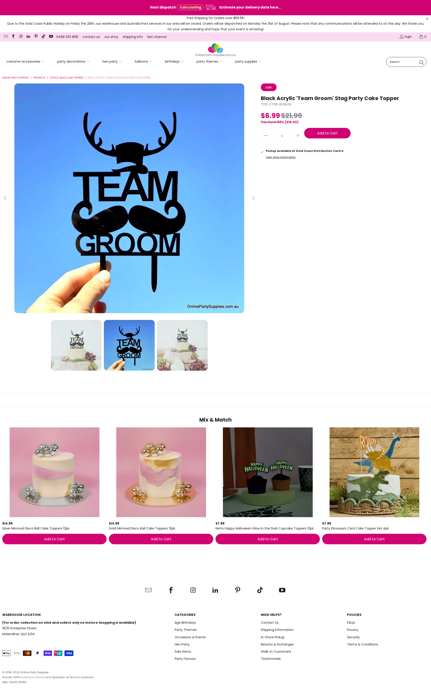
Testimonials (271, 658)
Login (408, 36)
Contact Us (270, 622)
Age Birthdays (185, 622)
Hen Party (182, 644)
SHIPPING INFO (133, 36)
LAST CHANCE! (157, 36)
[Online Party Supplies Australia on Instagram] (20, 37)
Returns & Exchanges (277, 644)
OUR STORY (111, 36)
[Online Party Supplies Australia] (215, 50)
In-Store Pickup (273, 637)
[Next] (253, 198)
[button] (25, 61)
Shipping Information (277, 630)
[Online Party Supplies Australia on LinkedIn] (28, 37)
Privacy (352, 630)
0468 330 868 (67, 36)
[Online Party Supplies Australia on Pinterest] (35, 37)
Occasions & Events (190, 637)
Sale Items (183, 651)
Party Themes (186, 630)
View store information (281, 157)
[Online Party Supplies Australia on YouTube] (50, 37)
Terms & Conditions (362, 644)
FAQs (351, 622)
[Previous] (5, 198)
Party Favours (185, 658)
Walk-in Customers (276, 651)
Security (353, 637)
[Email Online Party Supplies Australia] (5, 37)
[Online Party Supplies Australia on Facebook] (13, 37)
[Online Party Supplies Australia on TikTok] (43, 37)
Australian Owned (32, 677)
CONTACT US (91, 36)
